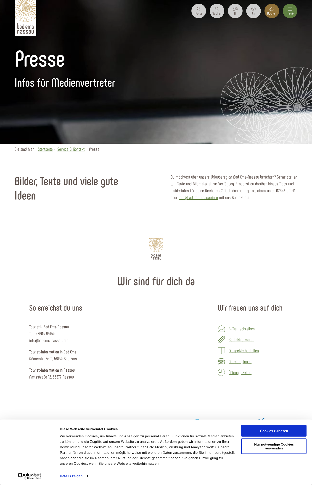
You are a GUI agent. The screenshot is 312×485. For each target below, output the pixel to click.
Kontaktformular (241, 339)
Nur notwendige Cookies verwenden (274, 446)
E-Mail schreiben (242, 328)
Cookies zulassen (274, 431)
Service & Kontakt (71, 149)
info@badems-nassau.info (198, 197)
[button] (198, 11)
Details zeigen (71, 476)
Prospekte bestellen (244, 350)
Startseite (45, 149)
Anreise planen (240, 361)
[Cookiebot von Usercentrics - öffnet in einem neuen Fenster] (30, 476)
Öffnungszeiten (240, 372)
